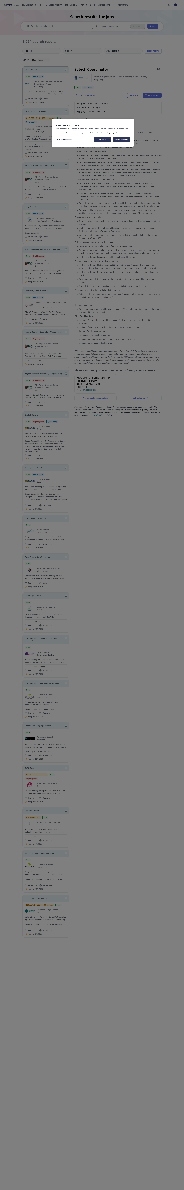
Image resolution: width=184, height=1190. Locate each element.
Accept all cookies (121, 139)
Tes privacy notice (113, 133)
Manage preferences (64, 139)
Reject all (102, 139)
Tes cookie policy (98, 133)
